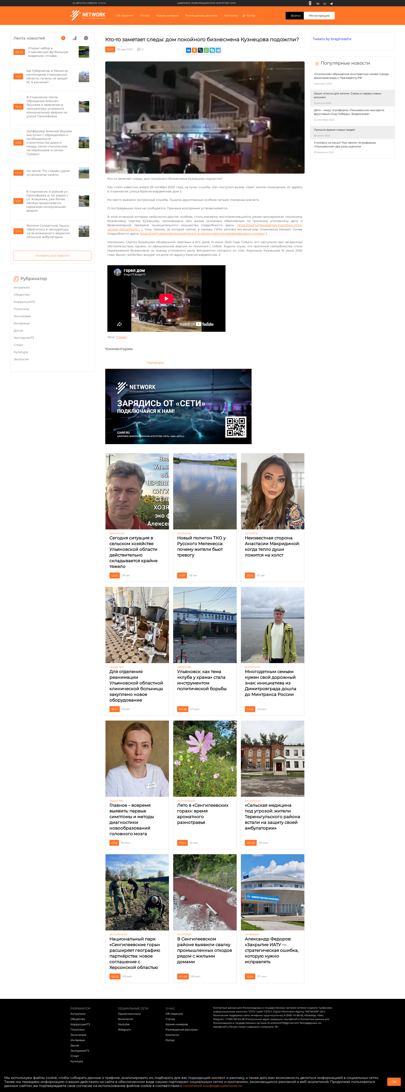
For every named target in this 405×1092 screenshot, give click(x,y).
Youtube (124, 1024)
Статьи (170, 1019)
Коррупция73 (24, 302)
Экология (21, 359)
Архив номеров (177, 1024)
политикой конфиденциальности (212, 1086)
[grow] (74, 38)
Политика (21, 309)
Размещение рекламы (201, 15)
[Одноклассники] (310, 3)
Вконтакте (125, 1019)
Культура (21, 352)
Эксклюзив (22, 316)
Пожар (121, 337)
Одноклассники (129, 1013)
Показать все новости (52, 255)
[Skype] (212, 50)
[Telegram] (331, 3)
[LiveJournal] (200, 50)
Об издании (124, 15)
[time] (63, 38)
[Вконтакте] (318, 3)
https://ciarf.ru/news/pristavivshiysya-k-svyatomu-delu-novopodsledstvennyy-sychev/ (202, 233)
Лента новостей (29, 38)
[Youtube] (324, 3)
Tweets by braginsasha (332, 39)
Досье (18, 330)
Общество (22, 294)
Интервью (22, 323)
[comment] (86, 38)
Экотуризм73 (24, 338)
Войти (296, 16)
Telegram (124, 1029)
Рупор (251, 15)
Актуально (22, 287)
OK (394, 1082)
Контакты (231, 15)
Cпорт (18, 345)
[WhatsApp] (206, 50)
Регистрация (319, 16)
